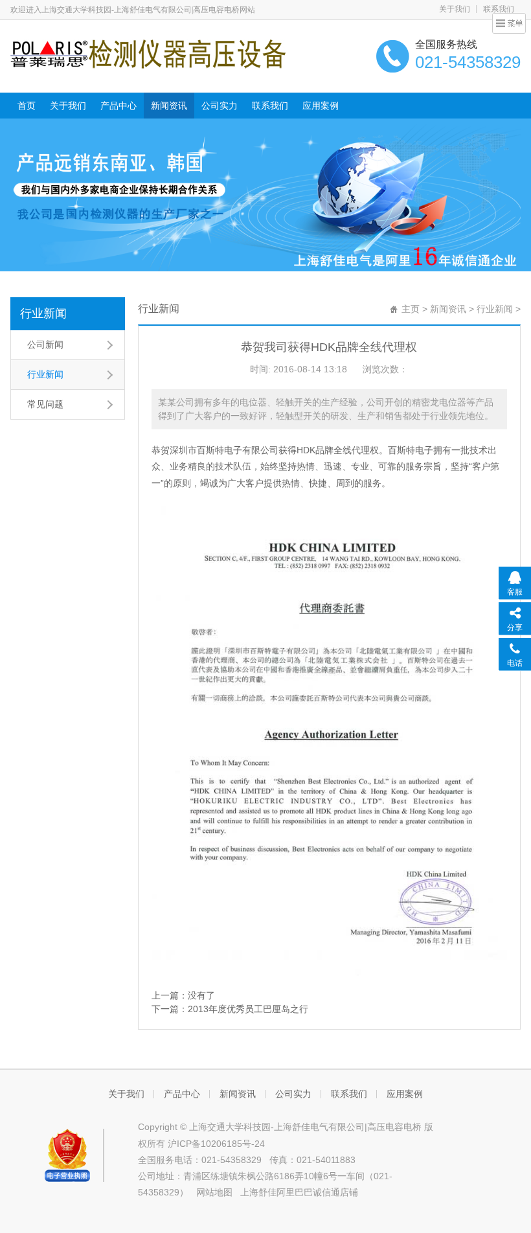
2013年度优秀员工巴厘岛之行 (248, 1009)
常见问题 (45, 404)
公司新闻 (45, 344)
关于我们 (454, 9)
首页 (26, 105)
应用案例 (320, 105)
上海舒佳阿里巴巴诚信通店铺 (299, 1192)
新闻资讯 (169, 105)
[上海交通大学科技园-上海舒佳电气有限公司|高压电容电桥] (148, 53)
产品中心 (118, 105)
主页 (410, 309)
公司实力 (219, 105)
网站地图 (214, 1192)
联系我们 (270, 105)
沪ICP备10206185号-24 (216, 1143)
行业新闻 (43, 313)
